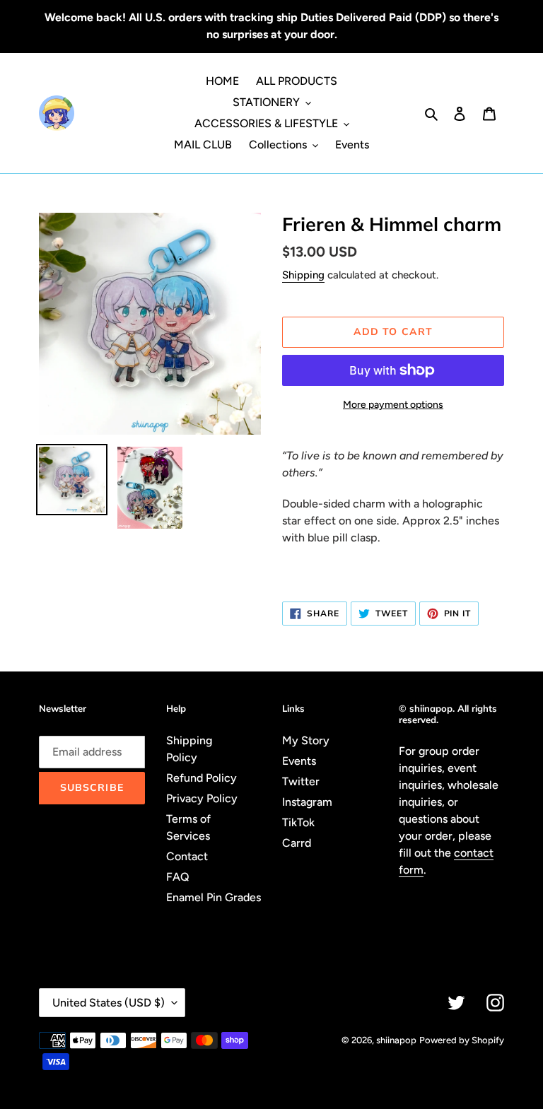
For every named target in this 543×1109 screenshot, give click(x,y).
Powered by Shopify (461, 1040)
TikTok (298, 822)
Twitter (301, 781)
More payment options (393, 405)
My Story (305, 740)
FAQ (177, 877)
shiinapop (396, 1040)
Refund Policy (201, 778)
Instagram (307, 802)
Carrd (296, 843)
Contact (187, 856)
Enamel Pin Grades (213, 897)
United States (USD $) (108, 1002)
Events (299, 761)
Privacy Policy (202, 798)
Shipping (303, 275)
